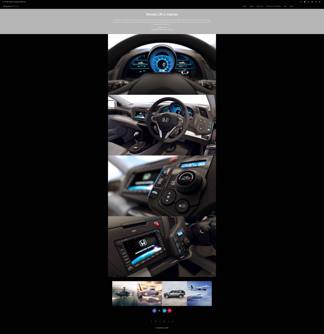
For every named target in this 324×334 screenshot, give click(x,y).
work (251, 6)
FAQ (285, 6)
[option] (124, 293)
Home (245, 6)
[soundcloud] (316, 2)
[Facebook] (301, 2)
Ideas (291, 6)
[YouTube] (312, 2)
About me (260, 6)
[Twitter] (308, 2)
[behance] (319, 2)
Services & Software (273, 6)
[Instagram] (305, 2)
